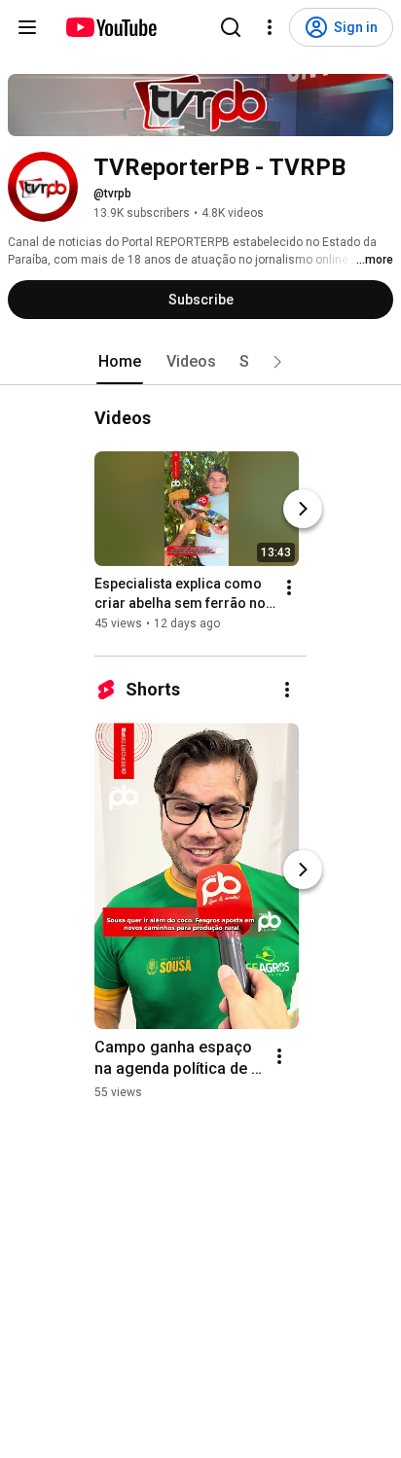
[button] (277, 361)
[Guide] (27, 27)
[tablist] (200, 361)
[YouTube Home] (110, 27)
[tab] (119, 361)
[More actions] (289, 587)
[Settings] (269, 27)
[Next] (302, 508)
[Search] (230, 27)
